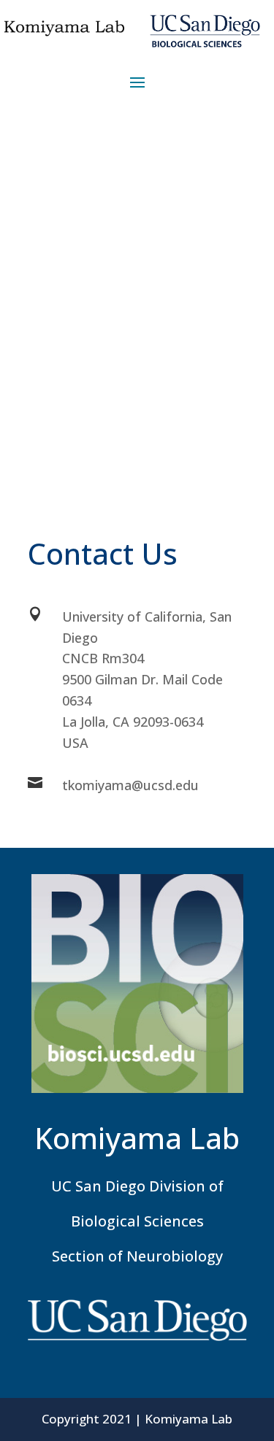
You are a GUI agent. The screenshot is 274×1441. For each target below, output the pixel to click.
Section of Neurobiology (137, 1256)
